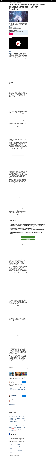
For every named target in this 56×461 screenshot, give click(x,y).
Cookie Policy (17, 234)
